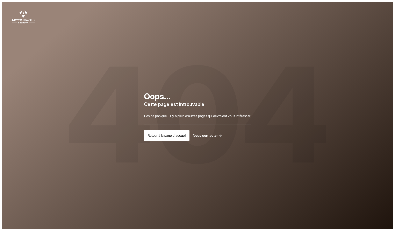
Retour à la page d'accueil (167, 135)
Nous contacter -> (207, 135)
